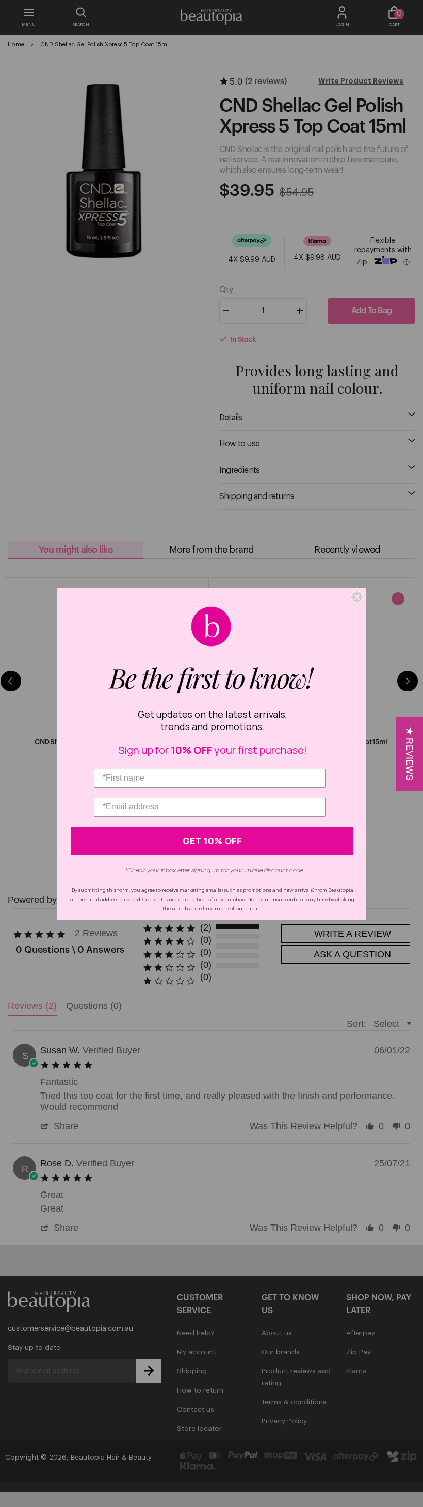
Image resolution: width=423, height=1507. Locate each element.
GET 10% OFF (212, 841)
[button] (409, 754)
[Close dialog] (357, 597)
